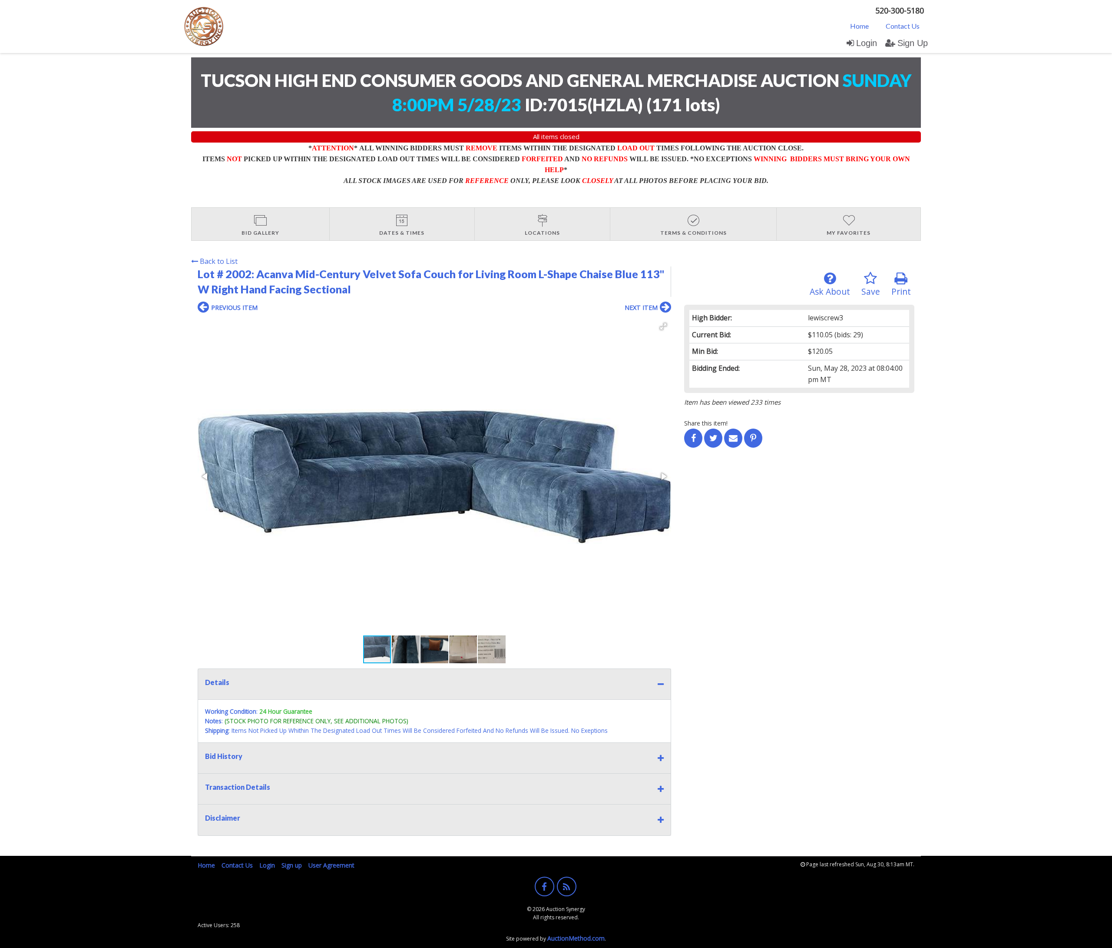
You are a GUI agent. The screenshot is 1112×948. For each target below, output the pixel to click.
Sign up (291, 865)
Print (901, 291)
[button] (663, 326)
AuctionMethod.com (576, 938)
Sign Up (912, 43)
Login (866, 43)
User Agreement (331, 865)
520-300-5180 (899, 10)
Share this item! (706, 423)
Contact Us (903, 26)
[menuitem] (859, 25)
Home (859, 26)
